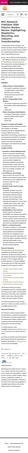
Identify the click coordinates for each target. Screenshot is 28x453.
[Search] (18, 14)
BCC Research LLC (20, 341)
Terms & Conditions (14, 450)
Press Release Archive (16, 443)
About (6, 443)
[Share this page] (26, 14)
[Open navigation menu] (2, 14)
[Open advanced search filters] (21, 14)
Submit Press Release (14, 447)
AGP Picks (4, 2)
